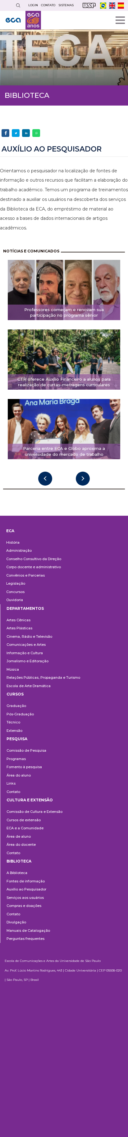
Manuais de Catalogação (28, 930)
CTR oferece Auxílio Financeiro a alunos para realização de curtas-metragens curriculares (64, 382)
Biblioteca (19, 861)
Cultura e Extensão (30, 800)
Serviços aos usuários (25, 897)
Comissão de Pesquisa (26, 750)
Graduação (16, 706)
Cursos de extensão (24, 820)
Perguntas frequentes (25, 938)
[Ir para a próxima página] (83, 479)
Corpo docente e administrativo (33, 567)
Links (11, 783)
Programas (16, 759)
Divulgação (16, 922)
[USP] (89, 5)
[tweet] (16, 133)
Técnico (13, 722)
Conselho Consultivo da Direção (33, 559)
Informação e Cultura (25, 653)
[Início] (23, 20)
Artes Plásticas (19, 628)
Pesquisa (17, 738)
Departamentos (25, 608)
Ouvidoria (14, 600)
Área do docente (21, 844)
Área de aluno (19, 836)
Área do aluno (19, 775)
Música (13, 669)
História (13, 542)
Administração (19, 550)
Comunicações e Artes (26, 644)
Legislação (15, 583)
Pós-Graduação (20, 714)
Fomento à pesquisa (24, 767)
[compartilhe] (5, 133)
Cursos (15, 694)
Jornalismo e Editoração (27, 661)
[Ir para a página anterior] (45, 479)
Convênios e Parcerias (25, 575)
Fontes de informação (26, 881)
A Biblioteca (17, 873)
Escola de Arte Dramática (29, 686)
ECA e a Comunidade (25, 828)
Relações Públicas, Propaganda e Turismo (43, 677)
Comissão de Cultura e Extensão (34, 811)
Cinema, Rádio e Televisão (29, 636)
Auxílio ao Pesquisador (26, 889)
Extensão (14, 730)
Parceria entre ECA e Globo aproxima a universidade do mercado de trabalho (64, 451)
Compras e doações (24, 906)
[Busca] (18, 5)
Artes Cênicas (18, 620)
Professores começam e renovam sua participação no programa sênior (64, 312)
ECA (10, 530)
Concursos (15, 592)
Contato (13, 792)
